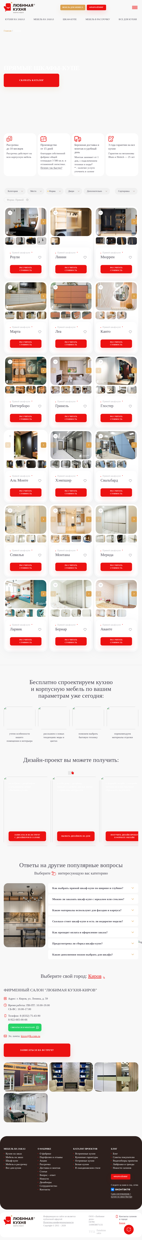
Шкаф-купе (70, 19)
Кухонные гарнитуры (86, 1157)
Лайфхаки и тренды (123, 1164)
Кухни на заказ (15, 19)
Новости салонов (122, 1167)
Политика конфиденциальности (58, 1222)
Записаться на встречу (37, 1050)
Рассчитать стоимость (25, 269)
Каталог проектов (85, 1149)
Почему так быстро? (51, 167)
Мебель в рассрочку (98, 19)
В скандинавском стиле (87, 1167)
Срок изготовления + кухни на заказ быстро (121, 1195)
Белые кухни (82, 1164)
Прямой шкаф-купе (21, 252)
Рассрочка (45, 1164)
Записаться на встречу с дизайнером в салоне (27, 836)
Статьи (43, 1171)
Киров (95, 976)
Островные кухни (84, 1160)
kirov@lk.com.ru (30, 1036)
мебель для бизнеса (72, 7)
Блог (115, 1153)
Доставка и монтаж (50, 1167)
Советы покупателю (124, 1157)
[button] (43, 221)
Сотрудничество (48, 1185)
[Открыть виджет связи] (129, 1229)
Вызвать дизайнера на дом (75, 836)
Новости (44, 1178)
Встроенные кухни (85, 1153)
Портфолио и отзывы (51, 1157)
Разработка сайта (101, 1231)
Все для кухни (128, 19)
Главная (7, 31)
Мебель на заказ (44, 19)
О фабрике (45, 1153)
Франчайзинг (96, 7)
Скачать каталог (31, 80)
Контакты (45, 1189)
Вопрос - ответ (48, 1175)
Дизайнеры (46, 1182)
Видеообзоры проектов (125, 1160)
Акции (43, 1160)
